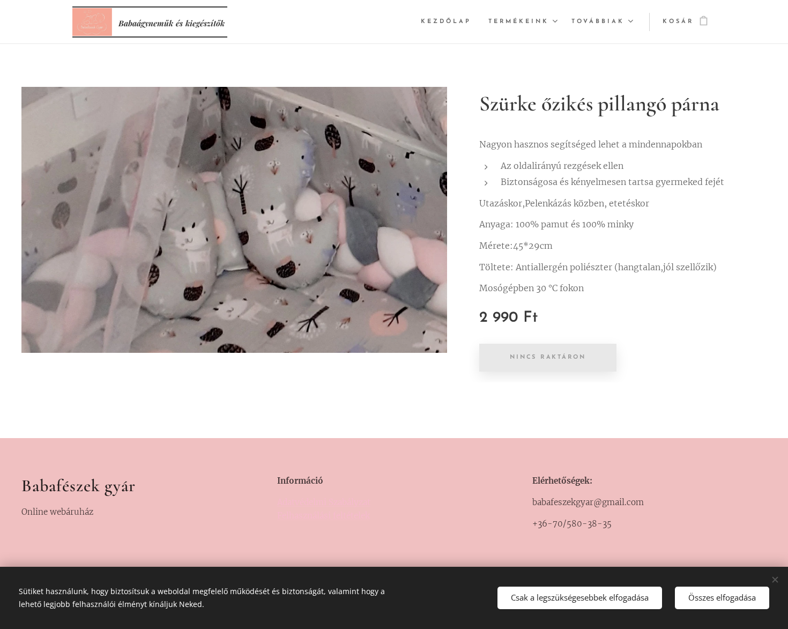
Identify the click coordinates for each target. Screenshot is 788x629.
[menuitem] (449, 22)
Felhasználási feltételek (323, 515)
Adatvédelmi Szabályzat (323, 502)
